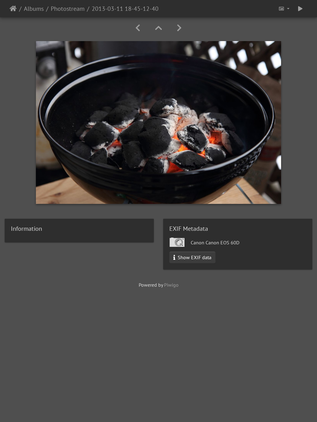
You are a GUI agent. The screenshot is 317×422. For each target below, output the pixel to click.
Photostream (68, 9)
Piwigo (171, 285)
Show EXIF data (193, 257)
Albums (34, 9)
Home (13, 8)
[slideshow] (300, 8)
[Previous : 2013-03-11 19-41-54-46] (138, 28)
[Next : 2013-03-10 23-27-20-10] (179, 28)
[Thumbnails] (158, 28)
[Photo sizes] (283, 8)
